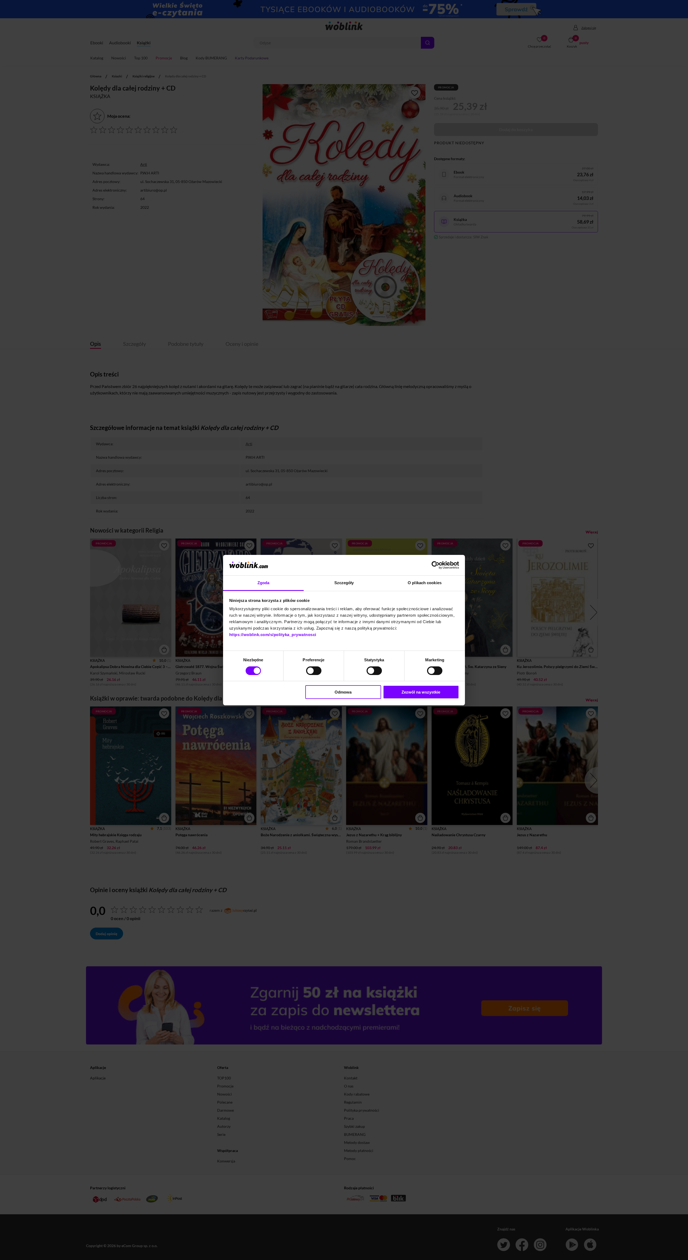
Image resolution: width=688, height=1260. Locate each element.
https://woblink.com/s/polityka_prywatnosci (272, 634)
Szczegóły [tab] (344, 582)
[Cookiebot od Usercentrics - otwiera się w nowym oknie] (435, 565)
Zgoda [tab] (263, 582)
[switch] (313, 670)
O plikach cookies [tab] (425, 582)
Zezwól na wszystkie (421, 692)
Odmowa (343, 692)
